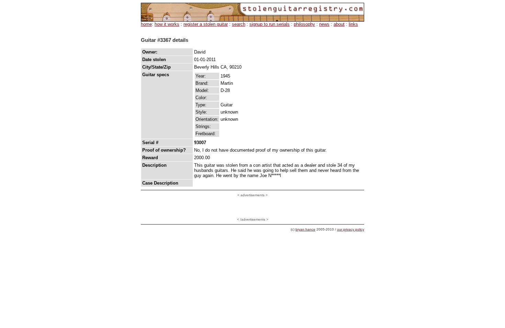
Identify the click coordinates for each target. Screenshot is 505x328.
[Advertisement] (252, 207)
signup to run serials (269, 24)
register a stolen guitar (205, 24)
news (324, 24)
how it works (167, 24)
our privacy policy (350, 229)
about (339, 24)
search (238, 24)
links (353, 24)
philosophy (304, 24)
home (146, 24)
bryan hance (305, 229)
